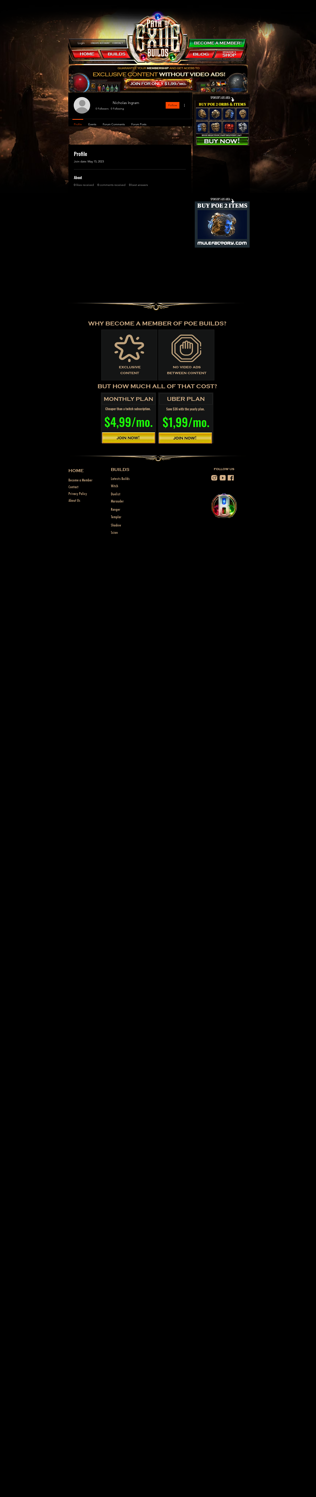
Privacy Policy (77, 493)
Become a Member (80, 480)
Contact (73, 486)
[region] (100, 43)
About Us (74, 500)
